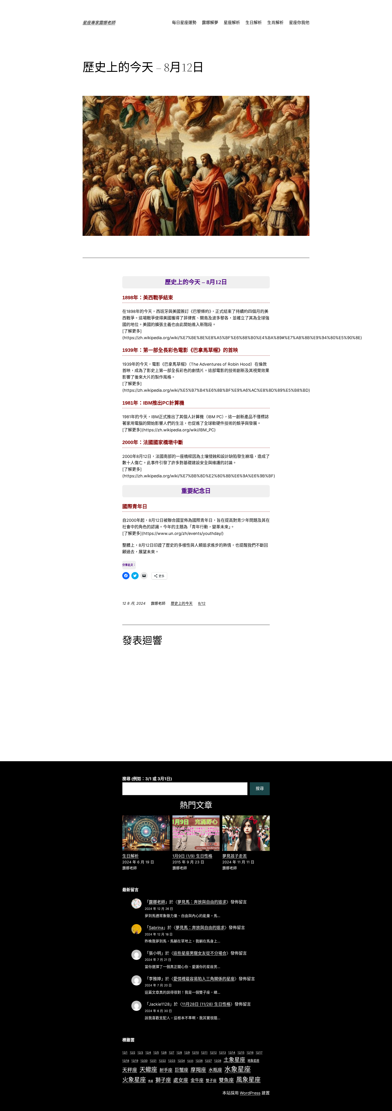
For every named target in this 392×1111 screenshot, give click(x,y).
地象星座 (253, 1060)
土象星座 (234, 1059)
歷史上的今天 (182, 603)
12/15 (241, 1052)
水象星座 (237, 1069)
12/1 (124, 1052)
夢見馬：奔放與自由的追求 (201, 902)
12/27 (208, 1060)
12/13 (222, 1052)
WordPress (250, 1093)
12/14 (231, 1052)
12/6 (164, 1052)
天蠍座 (148, 1069)
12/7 (171, 1052)
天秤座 (129, 1070)
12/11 (204, 1052)
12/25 (190, 1060)
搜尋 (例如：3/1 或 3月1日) (147, 778)
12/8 (179, 1052)
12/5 (156, 1052)
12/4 (148, 1052)
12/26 (199, 1060)
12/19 (134, 1060)
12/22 (162, 1060)
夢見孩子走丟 (234, 856)
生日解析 (130, 856)
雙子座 (211, 1080)
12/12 (213, 1052)
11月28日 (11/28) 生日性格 (206, 1004)
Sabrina (156, 927)
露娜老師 (157, 902)
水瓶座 (215, 1070)
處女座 (180, 1080)
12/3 (140, 1052)
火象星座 (134, 1079)
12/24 (181, 1060)
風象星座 (248, 1079)
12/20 (143, 1060)
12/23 (171, 1060)
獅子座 (163, 1080)
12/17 (259, 1052)
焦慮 (150, 1081)
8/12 (202, 603)
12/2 (132, 1052)
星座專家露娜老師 (99, 22)
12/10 (195, 1052)
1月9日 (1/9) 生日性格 (192, 856)
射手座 (165, 1070)
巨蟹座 (181, 1070)
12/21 (153, 1060)
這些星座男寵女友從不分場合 (199, 953)
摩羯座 (198, 1070)
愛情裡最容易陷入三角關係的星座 (204, 978)
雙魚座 (226, 1080)
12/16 (250, 1052)
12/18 (125, 1060)
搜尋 (260, 788)
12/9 (187, 1052)
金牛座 (197, 1080)
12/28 (217, 1060)
